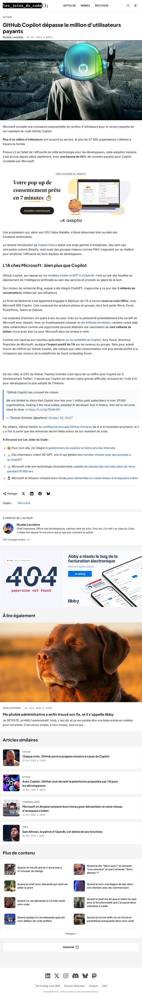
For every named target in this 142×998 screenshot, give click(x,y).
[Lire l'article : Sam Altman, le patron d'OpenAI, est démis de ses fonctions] (71, 833)
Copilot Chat (46, 245)
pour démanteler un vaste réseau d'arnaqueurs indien (102, 478)
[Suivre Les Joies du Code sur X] (57, 976)
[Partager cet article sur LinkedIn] (32, 494)
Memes (85, 5)
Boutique (102, 5)
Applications (12, 707)
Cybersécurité (31, 802)
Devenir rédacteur (74, 985)
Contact (93, 985)
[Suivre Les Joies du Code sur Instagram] (66, 976)
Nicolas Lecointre (13, 37)
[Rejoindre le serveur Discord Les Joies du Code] (75, 975)
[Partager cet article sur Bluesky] (48, 494)
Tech (25, 827)
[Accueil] (25, 5)
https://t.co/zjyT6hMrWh (44, 409)
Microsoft (24, 503)
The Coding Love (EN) (47, 985)
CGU (104, 985)
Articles (69, 5)
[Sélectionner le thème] (135, 5)
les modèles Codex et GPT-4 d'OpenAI (68, 275)
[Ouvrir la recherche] (128, 5)
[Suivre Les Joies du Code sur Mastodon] (94, 976)
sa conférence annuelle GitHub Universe (65, 427)
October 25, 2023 (60, 417)
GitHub (7, 17)
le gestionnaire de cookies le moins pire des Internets (80, 448)
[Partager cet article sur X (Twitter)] (23, 494)
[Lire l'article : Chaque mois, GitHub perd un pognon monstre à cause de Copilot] (71, 758)
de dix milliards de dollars (93, 322)
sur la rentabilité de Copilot (83, 340)
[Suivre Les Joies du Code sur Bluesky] (85, 976)
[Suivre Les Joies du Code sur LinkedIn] (48, 976)
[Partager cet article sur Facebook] (40, 494)
